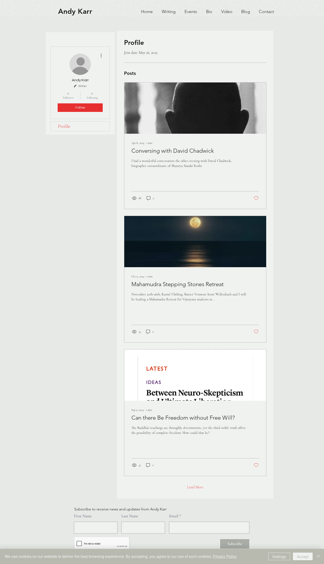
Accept (303, 556)
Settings (279, 556)
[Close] (318, 556)
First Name (83, 516)
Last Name (129, 516)
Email (173, 516)
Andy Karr (75, 11)
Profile (64, 126)
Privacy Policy (225, 556)
